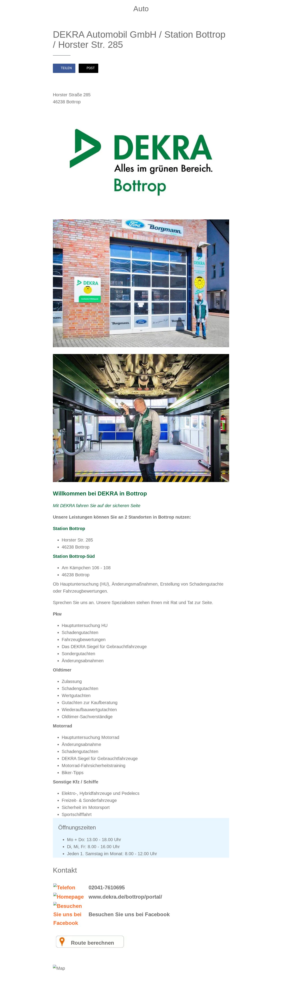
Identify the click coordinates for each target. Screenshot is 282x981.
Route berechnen (92, 943)
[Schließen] (7, 7)
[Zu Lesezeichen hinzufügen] (224, 68)
